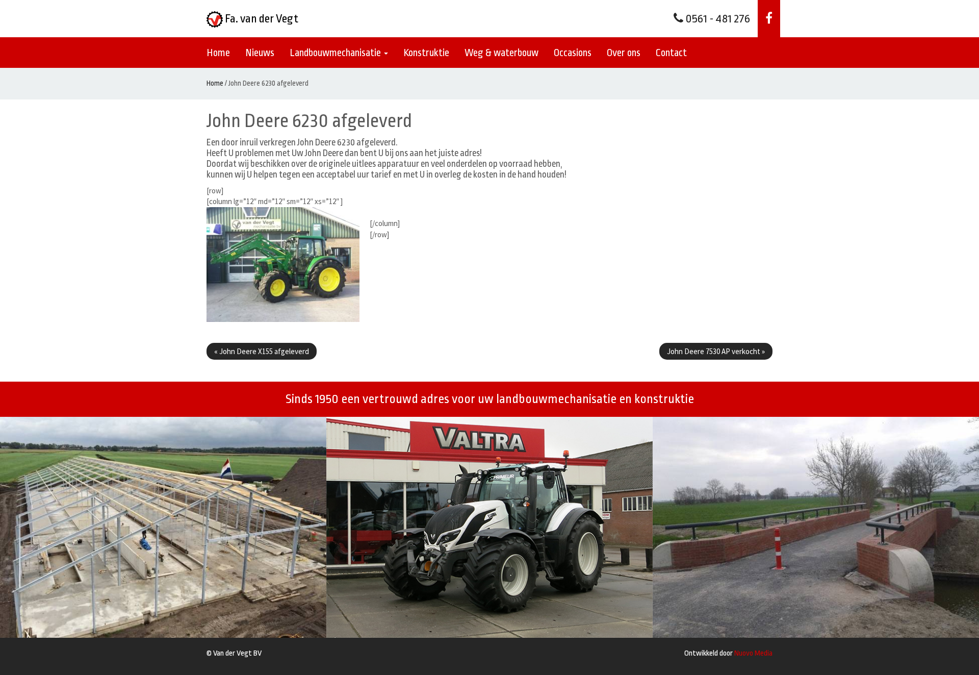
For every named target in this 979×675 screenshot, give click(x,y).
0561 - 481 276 (716, 19)
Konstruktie (426, 53)
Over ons (623, 53)
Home (218, 53)
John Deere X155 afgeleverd (261, 351)
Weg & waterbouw (501, 53)
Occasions (572, 53)
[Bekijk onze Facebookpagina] (769, 18)
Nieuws (259, 53)
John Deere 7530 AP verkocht (716, 351)
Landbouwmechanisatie (336, 53)
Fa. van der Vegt (260, 19)
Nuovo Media (753, 653)
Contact (671, 53)
